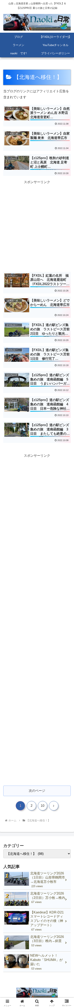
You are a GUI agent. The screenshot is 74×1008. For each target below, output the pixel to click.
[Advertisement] (37, 222)
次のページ (37, 790)
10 (42, 805)
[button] (66, 688)
